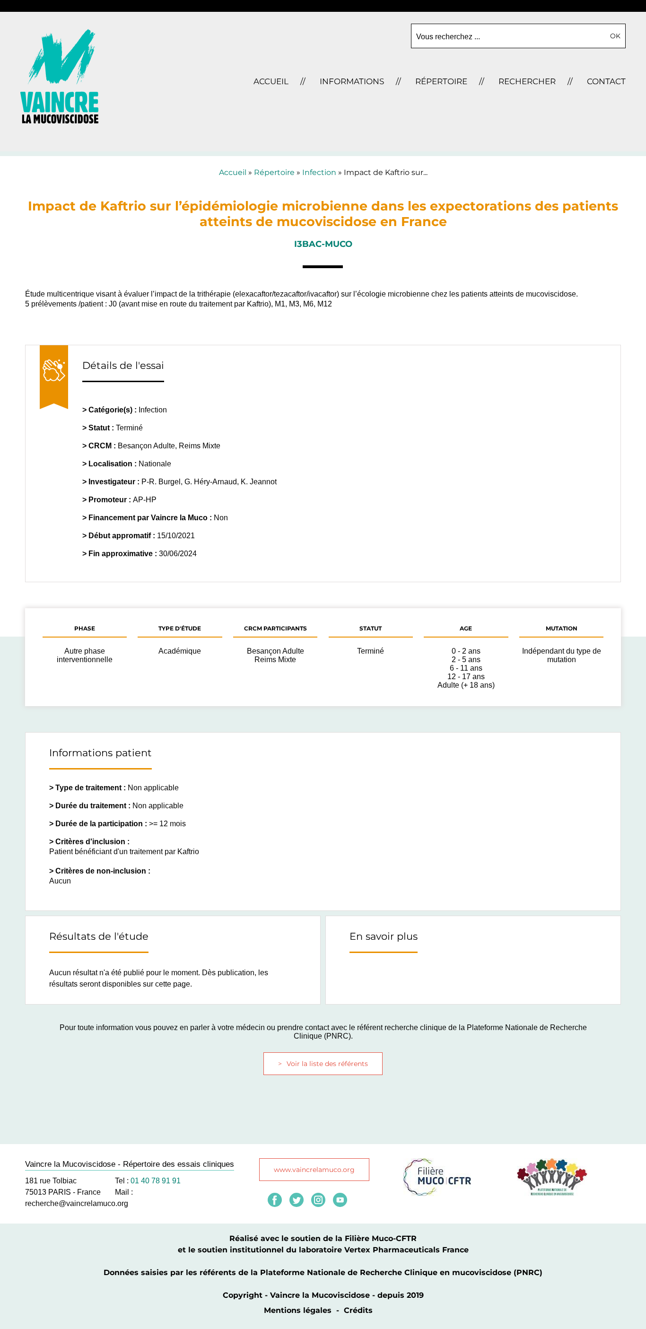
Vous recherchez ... (448, 37)
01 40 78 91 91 (156, 1181)
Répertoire (274, 172)
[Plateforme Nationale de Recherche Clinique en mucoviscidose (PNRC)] (552, 1193)
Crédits (358, 1310)
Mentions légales (298, 1310)
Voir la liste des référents (327, 1063)
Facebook (275, 1200)
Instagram (318, 1200)
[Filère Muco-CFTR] (437, 1193)
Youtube (340, 1200)
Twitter (296, 1200)
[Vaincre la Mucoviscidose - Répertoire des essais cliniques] (59, 121)
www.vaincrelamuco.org (314, 1169)
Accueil (232, 172)
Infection (319, 172)
